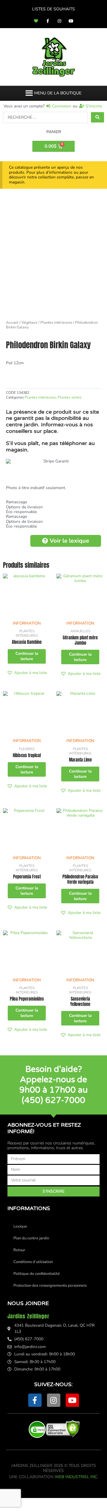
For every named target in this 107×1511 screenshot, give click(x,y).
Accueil (12, 322)
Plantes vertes (69, 397)
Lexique (20, 1226)
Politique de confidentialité (36, 1273)
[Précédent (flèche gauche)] (12, 1508)
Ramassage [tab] (16, 502)
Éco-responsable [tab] (21, 511)
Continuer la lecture (26, 656)
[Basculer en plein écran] (37, 1501)
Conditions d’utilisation (33, 1262)
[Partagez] (62, 1501)
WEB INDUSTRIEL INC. (76, 1477)
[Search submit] (97, 117)
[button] (57, 93)
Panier (53, 132)
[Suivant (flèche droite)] (37, 1508)
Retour (19, 1250)
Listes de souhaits (53, 9)
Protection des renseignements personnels (50, 1285)
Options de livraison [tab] (24, 507)
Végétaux (29, 322)
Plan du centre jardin (31, 1238)
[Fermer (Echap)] (87, 1501)
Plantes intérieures (56, 322)
